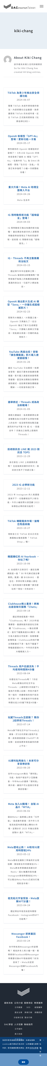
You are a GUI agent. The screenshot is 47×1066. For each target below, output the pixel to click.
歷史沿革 (18, 1012)
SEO (28, 1007)
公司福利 (18, 1029)
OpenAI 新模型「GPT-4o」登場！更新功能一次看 (23, 137)
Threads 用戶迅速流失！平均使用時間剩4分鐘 (23, 667)
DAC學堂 (8, 1024)
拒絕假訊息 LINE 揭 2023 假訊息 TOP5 (23, 450)
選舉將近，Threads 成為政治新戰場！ (23, 403)
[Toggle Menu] (41, 6)
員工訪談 (18, 1034)
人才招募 (18, 1024)
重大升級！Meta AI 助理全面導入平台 (23, 188)
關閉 (23, 1062)
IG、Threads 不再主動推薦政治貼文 (23, 259)
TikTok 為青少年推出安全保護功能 (23, 94)
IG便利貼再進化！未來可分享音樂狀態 (23, 762)
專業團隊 (38, 1002)
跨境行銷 (28, 1012)
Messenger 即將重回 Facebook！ (23, 935)
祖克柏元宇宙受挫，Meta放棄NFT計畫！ (23, 899)
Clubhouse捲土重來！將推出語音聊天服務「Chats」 (23, 605)
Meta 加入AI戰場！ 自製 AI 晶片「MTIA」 (23, 805)
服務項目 (28, 1002)
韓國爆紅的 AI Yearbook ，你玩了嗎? (23, 558)
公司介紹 (18, 1002)
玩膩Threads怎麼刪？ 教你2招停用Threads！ (23, 719)
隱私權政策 (40, 1048)
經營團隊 (38, 1007)
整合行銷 (28, 1017)
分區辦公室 (18, 1017)
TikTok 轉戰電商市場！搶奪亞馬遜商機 (23, 522)
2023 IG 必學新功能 (23, 484)
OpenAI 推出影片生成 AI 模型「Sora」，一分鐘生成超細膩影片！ (23, 304)
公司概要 (18, 1007)
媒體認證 (38, 1012)
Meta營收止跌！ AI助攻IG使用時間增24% (23, 848)
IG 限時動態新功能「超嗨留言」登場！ (23, 216)
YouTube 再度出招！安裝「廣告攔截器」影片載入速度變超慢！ (23, 355)
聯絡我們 (28, 1024)
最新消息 (8, 1002)
